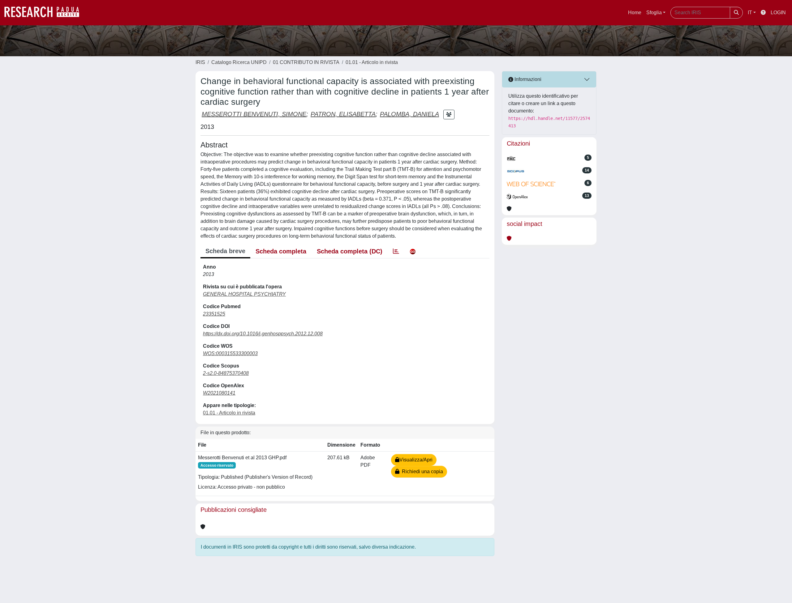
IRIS (200, 62)
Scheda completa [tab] (281, 251)
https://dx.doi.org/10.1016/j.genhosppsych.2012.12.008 (263, 333)
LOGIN (778, 12)
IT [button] (750, 12)
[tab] (396, 251)
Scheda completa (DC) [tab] (349, 251)
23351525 (214, 313)
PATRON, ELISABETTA (343, 114)
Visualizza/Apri (416, 459)
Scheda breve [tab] (225, 251)
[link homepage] (45, 13)
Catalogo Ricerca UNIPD (239, 62)
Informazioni (527, 79)
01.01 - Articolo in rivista (372, 62)
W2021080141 (219, 393)
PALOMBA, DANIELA (409, 114)
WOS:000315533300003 (230, 353)
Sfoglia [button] (654, 12)
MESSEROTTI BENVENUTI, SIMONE (254, 114)
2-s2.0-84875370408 (226, 373)
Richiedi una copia (421, 471)
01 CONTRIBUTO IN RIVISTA (306, 62)
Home (634, 12)
